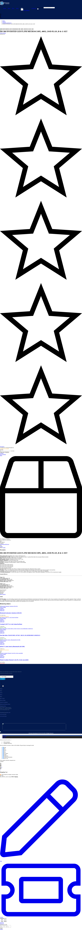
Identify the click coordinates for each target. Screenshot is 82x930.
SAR (4, 736)
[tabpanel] (41, 597)
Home (3, 20)
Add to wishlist (3, 33)
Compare (1, 453)
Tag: (1, 545)
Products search (40, 7)
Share (1, 455)
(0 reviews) (2, 446)
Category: (2, 543)
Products (4, 21)
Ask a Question (3, 454)
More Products (3, 594)
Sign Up (2, 678)
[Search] (37, 9)
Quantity (1, 449)
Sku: (1, 541)
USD (3, 737)
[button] (2, 610)
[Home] (41, 764)
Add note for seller (3, 924)
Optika (1, 546)
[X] (3, 686)
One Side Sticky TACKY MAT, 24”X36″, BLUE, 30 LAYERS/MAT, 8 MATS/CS (20, 635)
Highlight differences (8, 743)
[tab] (41, 590)
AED (4, 735)
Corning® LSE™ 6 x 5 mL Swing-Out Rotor (11, 624)
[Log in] (0, 14)
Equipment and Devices (6, 22)
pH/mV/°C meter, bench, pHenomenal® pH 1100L (12, 646)
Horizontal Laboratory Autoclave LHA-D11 (11, 613)
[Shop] (41, 765)
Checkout (2, 922)
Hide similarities (7, 742)
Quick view (2, 609)
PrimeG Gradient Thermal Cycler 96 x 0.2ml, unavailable (14, 659)
